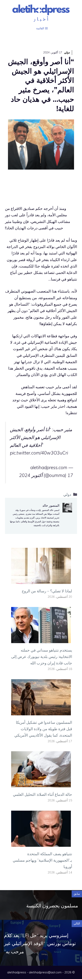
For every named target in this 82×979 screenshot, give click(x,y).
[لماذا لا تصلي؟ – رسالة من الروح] (41, 580)
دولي (67, 52)
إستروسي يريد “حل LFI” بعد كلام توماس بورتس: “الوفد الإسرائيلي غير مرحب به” (40, 943)
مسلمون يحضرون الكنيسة (52, 906)
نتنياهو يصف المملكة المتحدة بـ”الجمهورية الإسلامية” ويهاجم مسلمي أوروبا (42, 860)
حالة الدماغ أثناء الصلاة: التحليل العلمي (42, 794)
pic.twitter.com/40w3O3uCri (39, 453)
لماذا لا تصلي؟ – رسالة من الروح (47, 591)
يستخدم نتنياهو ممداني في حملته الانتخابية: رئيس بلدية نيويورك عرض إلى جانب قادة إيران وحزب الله (41, 657)
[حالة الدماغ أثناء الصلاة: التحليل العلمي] (41, 784)
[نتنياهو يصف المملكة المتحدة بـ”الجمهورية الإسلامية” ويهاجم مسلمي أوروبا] (41, 843)
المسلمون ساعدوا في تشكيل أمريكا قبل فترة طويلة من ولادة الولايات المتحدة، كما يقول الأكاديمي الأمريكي (43, 729)
